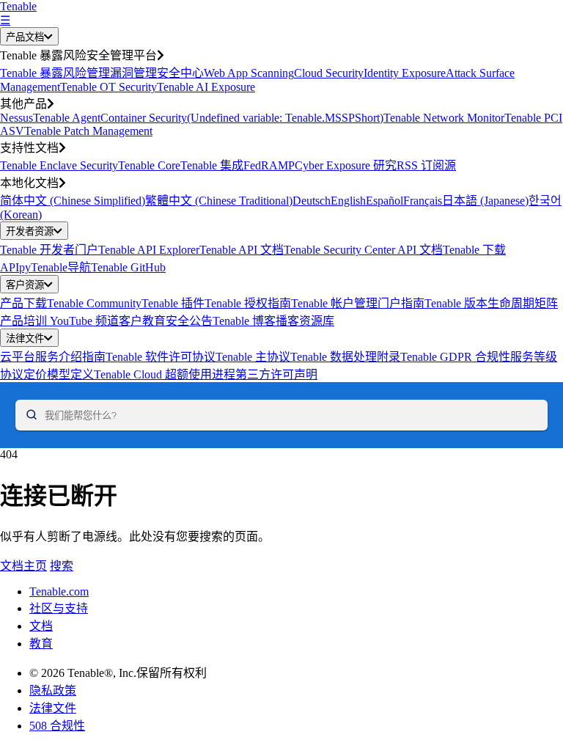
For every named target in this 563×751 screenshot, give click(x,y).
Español (384, 200)
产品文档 (25, 37)
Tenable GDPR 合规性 (455, 357)
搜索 (61, 566)
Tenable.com (59, 591)
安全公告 (189, 321)
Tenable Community (94, 303)
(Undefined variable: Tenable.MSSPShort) (285, 117)
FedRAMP (269, 165)
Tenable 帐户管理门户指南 (357, 303)
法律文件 (25, 338)
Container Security (143, 117)
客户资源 (25, 284)
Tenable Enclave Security (59, 165)
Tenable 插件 (173, 303)
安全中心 (180, 73)
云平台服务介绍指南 (53, 357)
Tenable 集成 (211, 165)
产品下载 (23, 303)
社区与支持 (58, 608)
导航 (79, 267)
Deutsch (311, 200)
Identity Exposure (405, 73)
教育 (41, 643)
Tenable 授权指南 (248, 303)
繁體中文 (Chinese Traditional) (218, 200)
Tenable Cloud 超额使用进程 (164, 374)
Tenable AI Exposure (206, 87)
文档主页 (23, 566)
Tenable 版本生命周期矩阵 (491, 303)
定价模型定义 (58, 374)
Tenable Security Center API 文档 (363, 249)
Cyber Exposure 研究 (346, 165)
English (348, 200)
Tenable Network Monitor (443, 117)
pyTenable (43, 267)
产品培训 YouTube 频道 (59, 321)
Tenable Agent (66, 117)
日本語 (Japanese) (485, 200)
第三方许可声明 (276, 374)
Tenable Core (149, 165)
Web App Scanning (249, 73)
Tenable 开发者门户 (49, 249)
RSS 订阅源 (426, 165)
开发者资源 (30, 231)
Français (422, 200)
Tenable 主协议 (253, 357)
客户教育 (142, 321)
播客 (287, 321)
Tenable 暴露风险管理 (55, 73)
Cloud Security (329, 73)
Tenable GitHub (128, 267)
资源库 (316, 321)
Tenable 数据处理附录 (345, 357)
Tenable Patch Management (88, 131)
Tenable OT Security (108, 87)
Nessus (16, 117)
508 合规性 (57, 725)
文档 (41, 626)
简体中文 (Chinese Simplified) (72, 200)
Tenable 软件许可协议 (161, 357)
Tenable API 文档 (241, 249)
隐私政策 (52, 690)
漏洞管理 (133, 73)
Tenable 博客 (244, 321)
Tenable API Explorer (148, 249)
